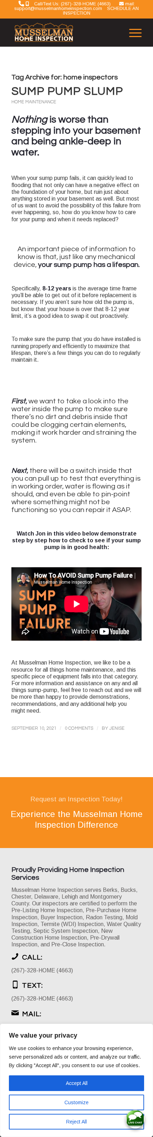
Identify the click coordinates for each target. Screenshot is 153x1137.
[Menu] (132, 32)
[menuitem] (132, 32)
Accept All (77, 1083)
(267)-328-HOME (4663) (42, 970)
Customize (76, 1102)
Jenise (117, 728)
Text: (32, 985)
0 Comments (79, 728)
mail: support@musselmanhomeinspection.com (74, 6)
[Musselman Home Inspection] (63, 32)
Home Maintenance (33, 102)
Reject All (76, 1122)
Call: (32, 957)
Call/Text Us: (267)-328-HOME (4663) (72, 3)
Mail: (32, 1014)
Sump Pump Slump (67, 91)
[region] (76, 1080)
